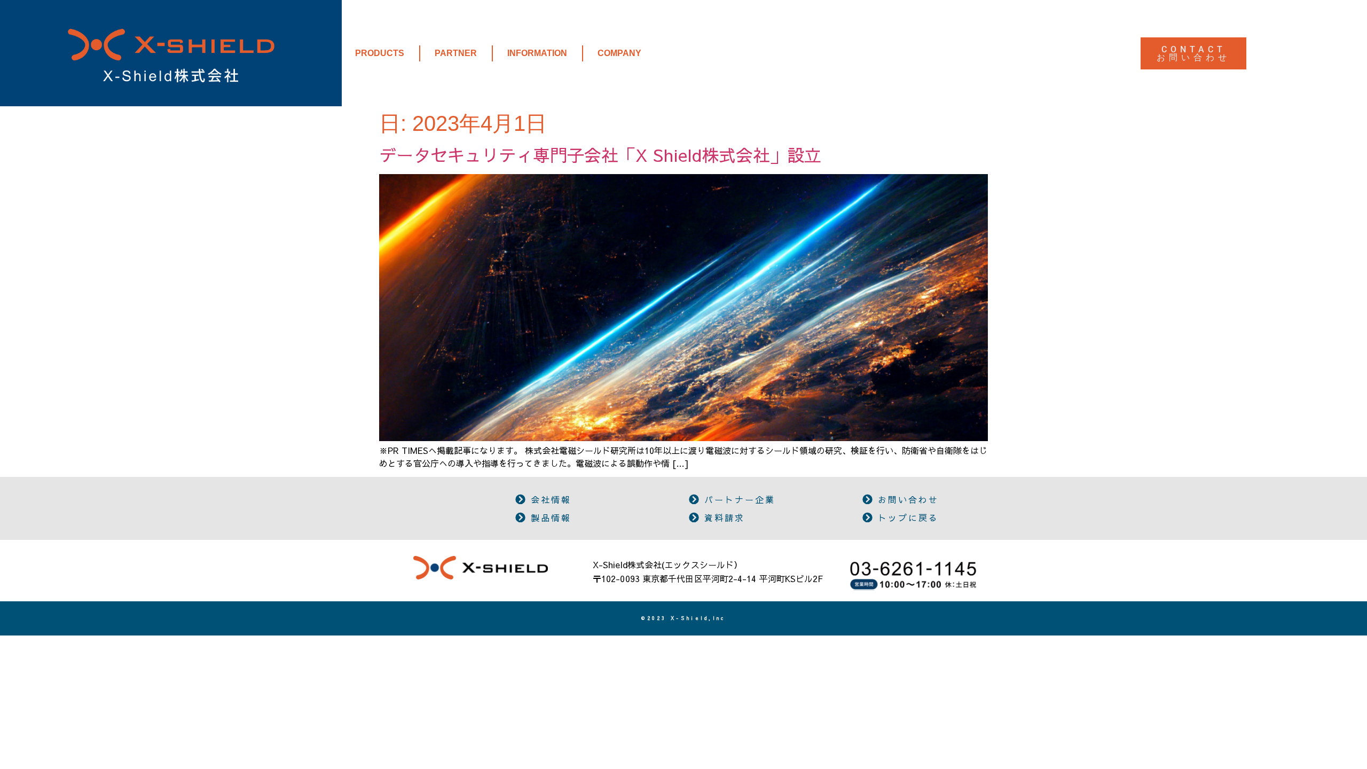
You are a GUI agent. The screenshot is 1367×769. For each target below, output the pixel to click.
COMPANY (619, 53)
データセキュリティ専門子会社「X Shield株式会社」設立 (600, 155)
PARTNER (456, 53)
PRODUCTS (379, 53)
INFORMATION (537, 53)
